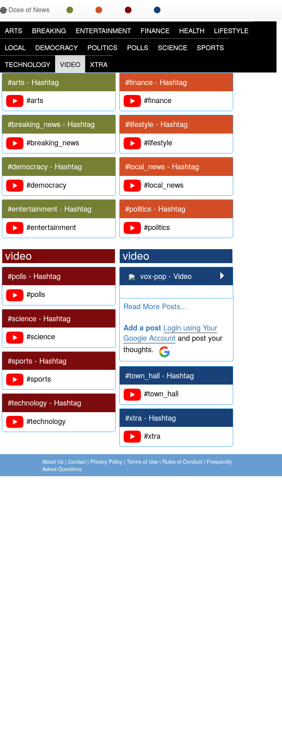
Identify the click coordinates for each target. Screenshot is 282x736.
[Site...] (132, 276)
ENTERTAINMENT (103, 30)
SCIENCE (172, 47)
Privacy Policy (106, 461)
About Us (53, 461)
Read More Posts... (155, 306)
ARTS (13, 30)
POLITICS (102, 47)
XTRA (99, 64)
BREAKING (49, 30)
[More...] (222, 276)
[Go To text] (69, 9)
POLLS (137, 47)
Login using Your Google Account (170, 332)
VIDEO (70, 64)
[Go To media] (98, 9)
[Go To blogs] (127, 9)
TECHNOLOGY (27, 64)
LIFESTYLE (231, 30)
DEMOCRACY (56, 47)
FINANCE (155, 30)
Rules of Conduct (182, 461)
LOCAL (15, 47)
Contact (77, 461)
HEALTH (192, 30)
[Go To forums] (156, 9)
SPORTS (210, 47)
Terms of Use (142, 461)
